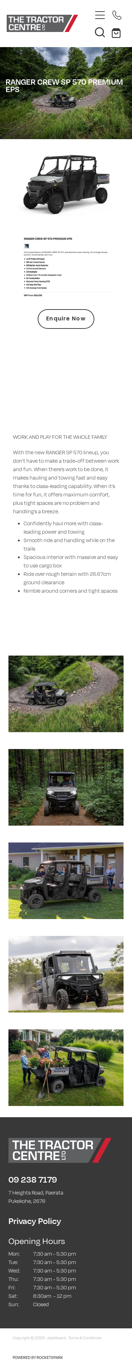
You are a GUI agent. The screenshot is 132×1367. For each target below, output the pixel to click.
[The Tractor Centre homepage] (49, 23)
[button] (100, 32)
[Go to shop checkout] (116, 32)
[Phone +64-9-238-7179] (116, 15)
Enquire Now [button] (66, 319)
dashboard (56, 1337)
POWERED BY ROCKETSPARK (38, 1357)
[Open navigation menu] (100, 15)
